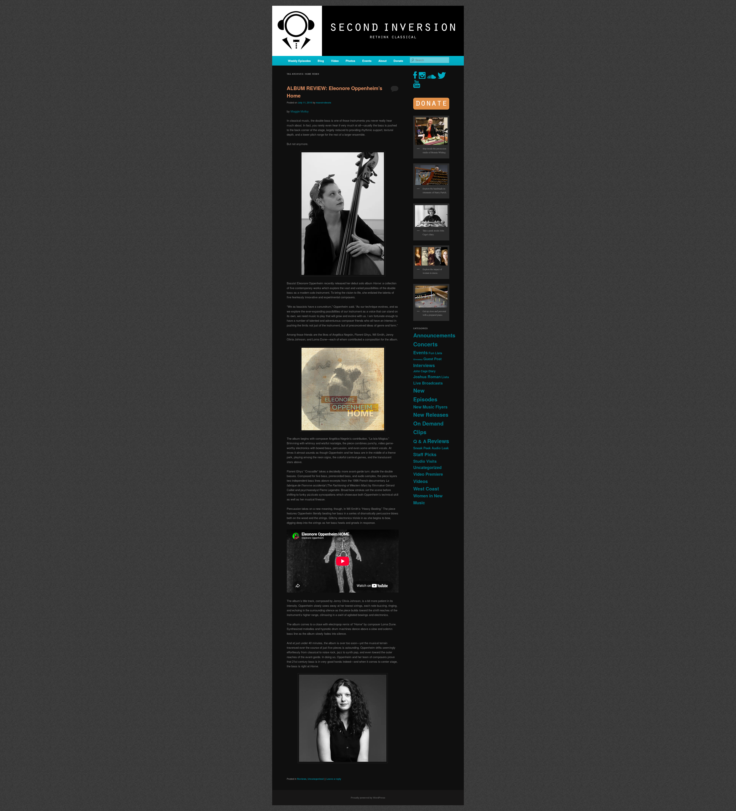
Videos (420, 481)
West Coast (426, 488)
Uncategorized (316, 779)
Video (335, 61)
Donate (398, 61)
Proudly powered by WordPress (368, 797)
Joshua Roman (427, 376)
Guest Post (432, 358)
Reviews (301, 779)
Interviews (424, 365)
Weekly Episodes (299, 61)
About (382, 61)
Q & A (419, 441)
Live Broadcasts (428, 383)
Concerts (425, 344)
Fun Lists (435, 353)
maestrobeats (323, 102)
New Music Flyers (430, 407)
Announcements (434, 335)
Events (366, 61)
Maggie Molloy (300, 111)
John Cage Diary (424, 371)
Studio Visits (425, 461)
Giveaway (418, 359)
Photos (350, 61)
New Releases (430, 414)
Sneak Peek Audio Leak (431, 448)
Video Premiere (428, 474)
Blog (321, 61)
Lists (445, 377)
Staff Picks (424, 454)
